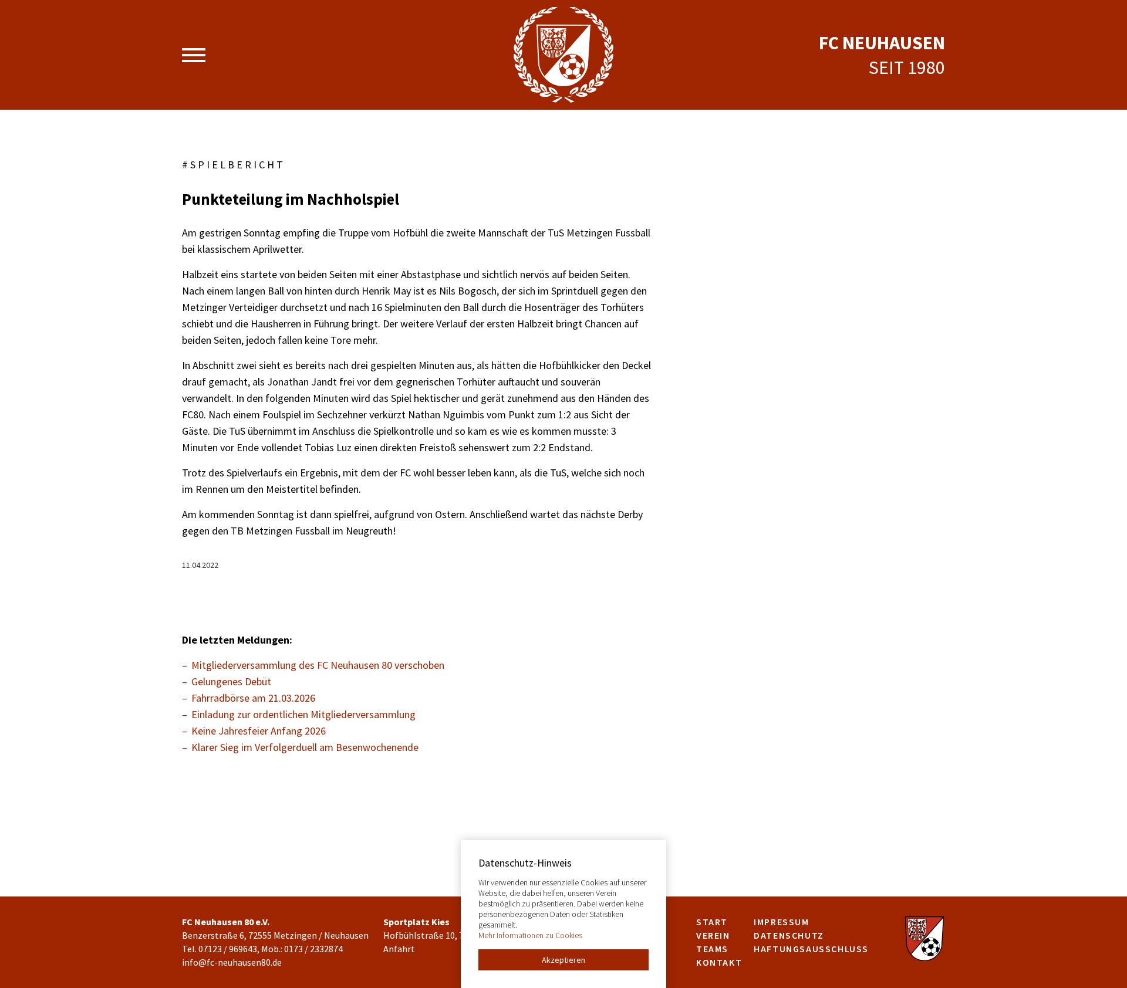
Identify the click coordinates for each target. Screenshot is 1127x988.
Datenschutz (789, 935)
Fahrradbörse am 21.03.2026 (253, 698)
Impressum (781, 922)
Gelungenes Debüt (231, 681)
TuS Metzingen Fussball (599, 232)
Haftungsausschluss (811, 949)
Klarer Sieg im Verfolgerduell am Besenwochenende (305, 747)
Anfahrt (399, 949)
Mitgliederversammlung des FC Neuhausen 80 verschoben (317, 665)
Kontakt (719, 962)
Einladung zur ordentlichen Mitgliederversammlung (303, 714)
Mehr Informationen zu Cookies (530, 935)
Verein (713, 935)
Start (712, 922)
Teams (712, 949)
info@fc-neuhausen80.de (232, 962)
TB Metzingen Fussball (280, 530)
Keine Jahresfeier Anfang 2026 (258, 730)
